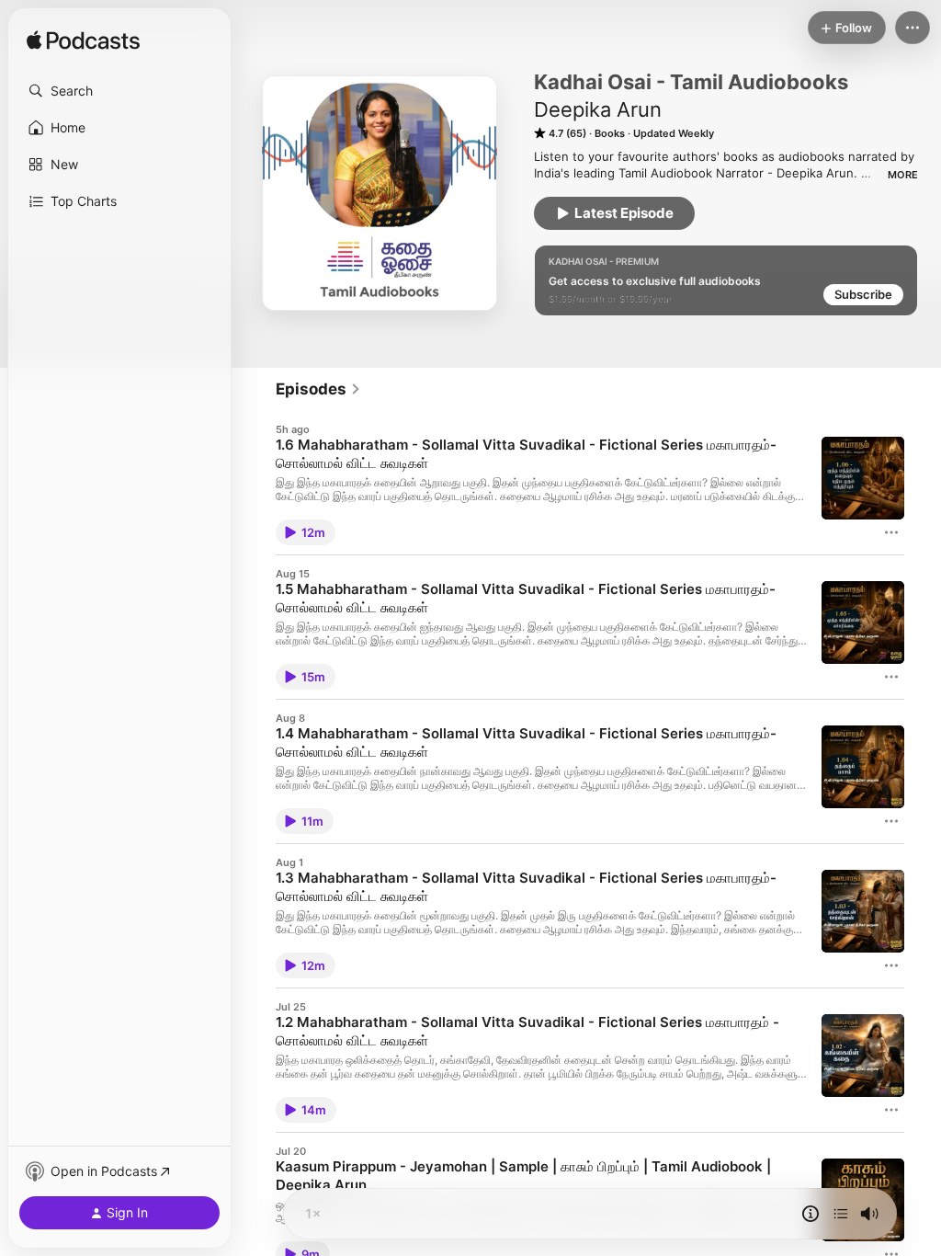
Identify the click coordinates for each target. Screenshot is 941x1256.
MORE (903, 174)
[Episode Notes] (810, 1214)
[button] (119, 91)
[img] (83, 41)
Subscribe (863, 294)
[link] (318, 389)
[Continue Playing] (841, 1214)
